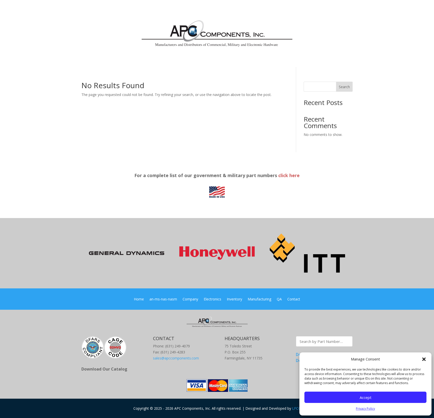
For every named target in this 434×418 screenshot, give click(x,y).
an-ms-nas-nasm (163, 299)
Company (190, 299)
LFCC (296, 408)
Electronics (212, 299)
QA (279, 299)
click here (289, 175)
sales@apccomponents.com (176, 358)
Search (344, 86)
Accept (365, 397)
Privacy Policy (365, 408)
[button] (423, 359)
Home (139, 299)
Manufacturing (259, 299)
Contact (293, 299)
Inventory (234, 299)
